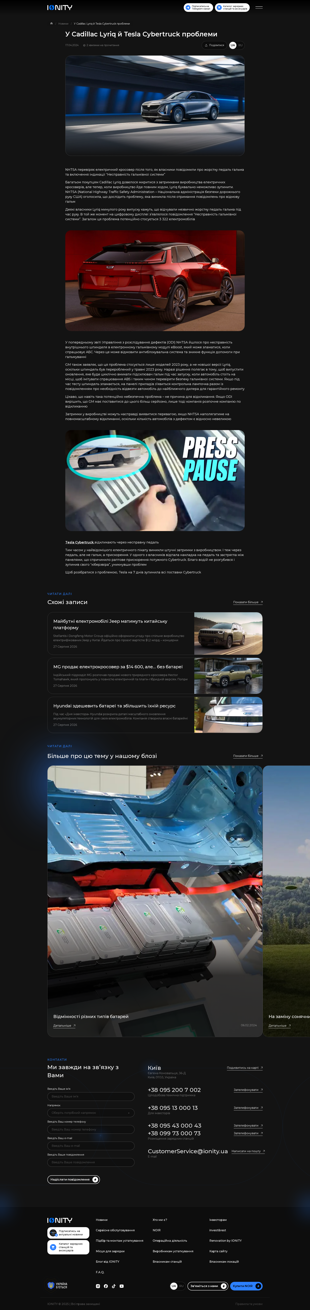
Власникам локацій (224, 1261)
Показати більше (246, 602)
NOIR (157, 1230)
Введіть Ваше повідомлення (65, 1154)
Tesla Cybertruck (80, 542)
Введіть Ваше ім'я (58, 1088)
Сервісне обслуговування (115, 1230)
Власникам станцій (167, 1261)
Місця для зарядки (110, 1251)
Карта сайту (218, 1251)
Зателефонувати (246, 1090)
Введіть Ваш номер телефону (66, 1121)
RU (240, 45)
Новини (63, 23)
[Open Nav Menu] (259, 7)
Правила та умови (249, 1304)
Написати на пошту (246, 1151)
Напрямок (53, 1105)
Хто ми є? (160, 1220)
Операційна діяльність (170, 1240)
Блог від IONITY (107, 1261)
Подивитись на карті (243, 1067)
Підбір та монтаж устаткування (119, 1240)
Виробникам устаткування (173, 1251)
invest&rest (217, 1230)
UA (233, 45)
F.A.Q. (100, 1272)
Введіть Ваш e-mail (59, 1138)
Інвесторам (218, 1220)
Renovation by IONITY (225, 1240)
